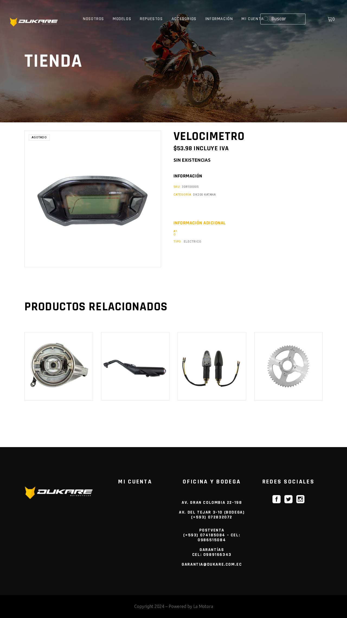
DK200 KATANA (204, 194)
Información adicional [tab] (200, 223)
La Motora (203, 606)
